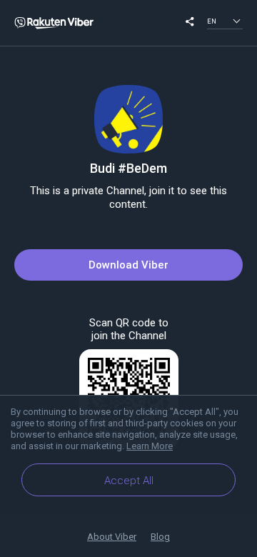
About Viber (111, 536)
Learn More (149, 446)
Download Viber (128, 265)
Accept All (128, 480)
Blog (160, 536)
